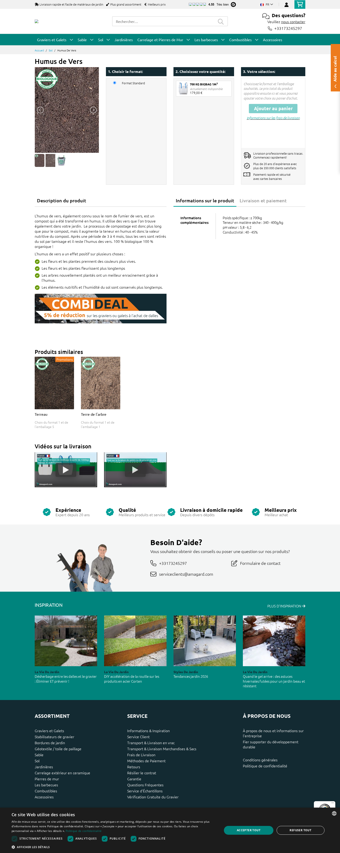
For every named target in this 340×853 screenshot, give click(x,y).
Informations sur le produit (205, 200)
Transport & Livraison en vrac (151, 742)
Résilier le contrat (141, 772)
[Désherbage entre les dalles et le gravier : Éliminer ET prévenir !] (66, 641)
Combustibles (46, 790)
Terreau (41, 414)
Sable (39, 754)
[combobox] (163, 21)
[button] (114, 847)
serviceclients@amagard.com (186, 574)
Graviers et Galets (49, 730)
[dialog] (170, 830)
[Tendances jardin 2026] (204, 641)
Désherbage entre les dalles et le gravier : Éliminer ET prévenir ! (66, 679)
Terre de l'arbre (93, 414)
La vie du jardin (47, 672)
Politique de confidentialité (265, 765)
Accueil (39, 50)
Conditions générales (260, 759)
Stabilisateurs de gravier (54, 736)
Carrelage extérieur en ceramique (62, 772)
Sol (51, 50)
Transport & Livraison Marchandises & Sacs (161, 748)
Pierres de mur (47, 778)
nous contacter (293, 21)
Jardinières (44, 766)
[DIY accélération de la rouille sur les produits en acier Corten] (135, 641)
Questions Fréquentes (145, 784)
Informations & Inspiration (148, 730)
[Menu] (332, 804)
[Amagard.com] (36, 21)
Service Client (138, 736)
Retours (133, 766)
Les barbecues (46, 784)
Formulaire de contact (260, 563)
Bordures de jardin (50, 742)
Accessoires (44, 796)
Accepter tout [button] (248, 830)
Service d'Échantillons (145, 790)
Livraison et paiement (263, 200)
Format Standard (133, 83)
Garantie (134, 778)
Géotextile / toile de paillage (58, 748)
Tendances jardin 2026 (190, 676)
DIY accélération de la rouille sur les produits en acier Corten (131, 679)
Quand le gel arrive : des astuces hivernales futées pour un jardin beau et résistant (274, 681)
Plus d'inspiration (284, 605)
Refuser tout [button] (300, 830)
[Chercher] (221, 21)
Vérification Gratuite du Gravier (153, 796)
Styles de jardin (185, 672)
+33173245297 (288, 28)
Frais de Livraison (141, 754)
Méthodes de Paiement (146, 760)
